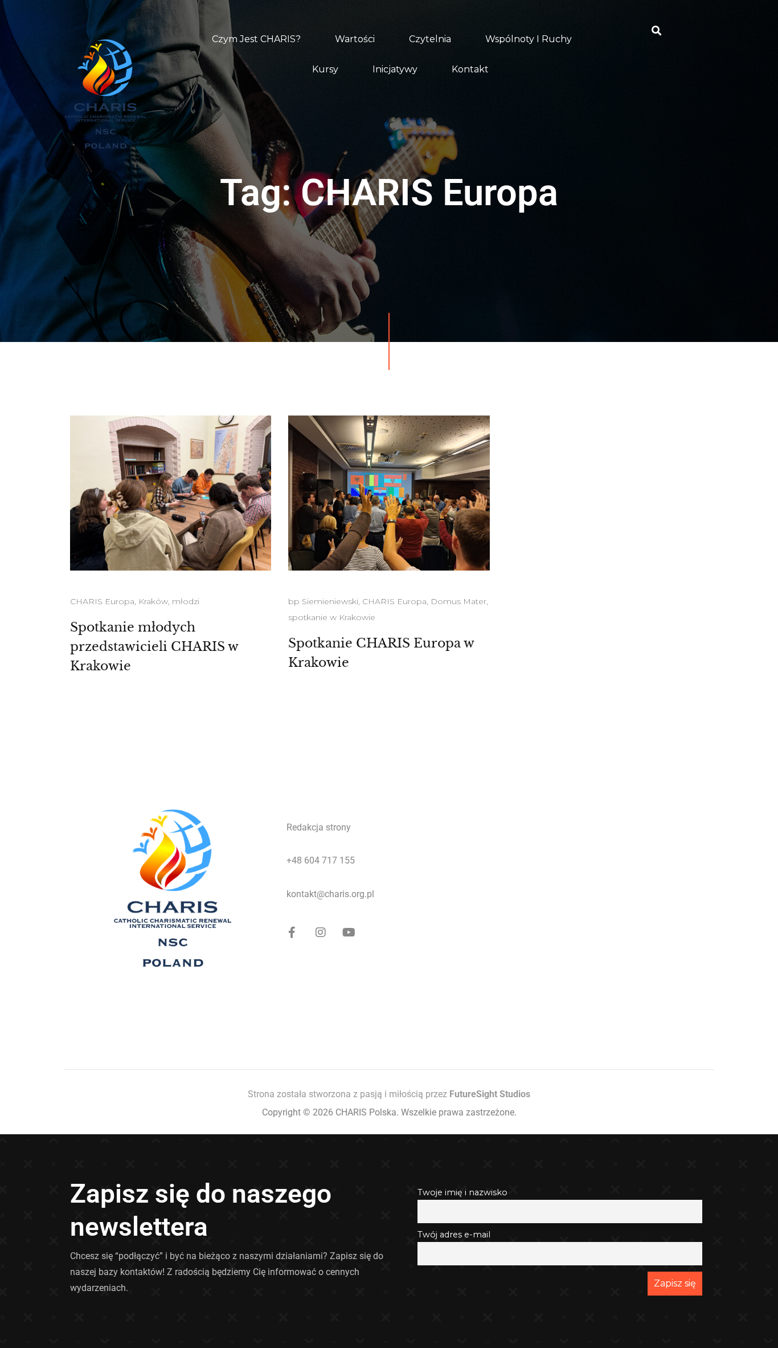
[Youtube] (349, 932)
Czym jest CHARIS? (256, 39)
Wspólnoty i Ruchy (528, 39)
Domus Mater (458, 601)
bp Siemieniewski (323, 601)
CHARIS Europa (102, 601)
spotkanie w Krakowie (331, 617)
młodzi (185, 601)
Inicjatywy (394, 69)
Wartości (355, 39)
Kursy (325, 69)
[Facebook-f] (292, 932)
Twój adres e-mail (453, 1234)
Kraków (153, 601)
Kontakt (470, 69)
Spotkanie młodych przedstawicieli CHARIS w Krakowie (154, 647)
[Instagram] (320, 932)
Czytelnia (430, 39)
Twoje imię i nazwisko (462, 1192)
